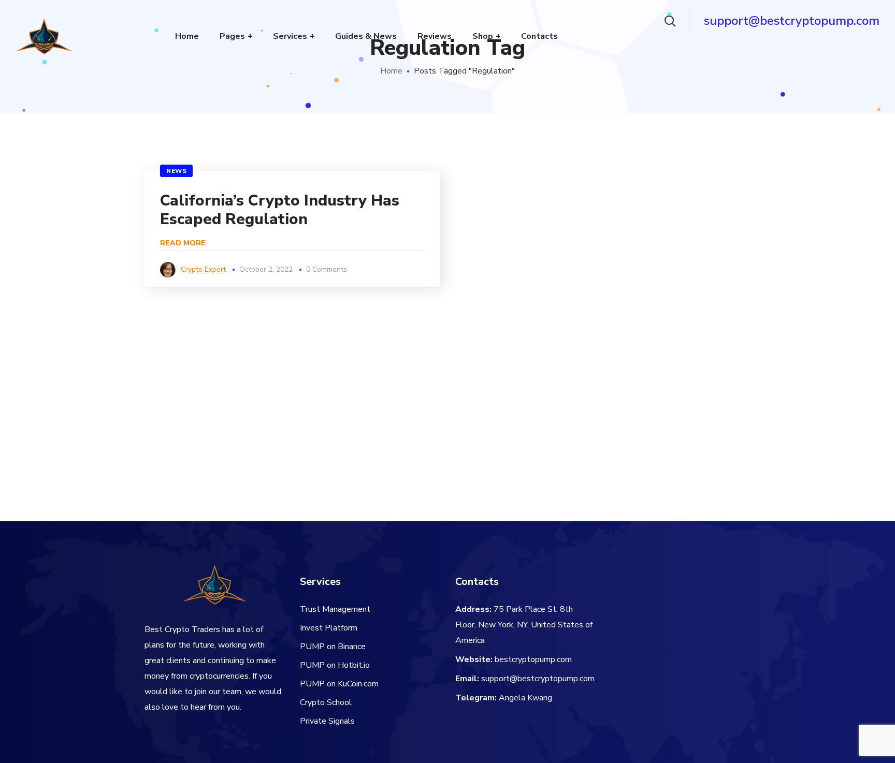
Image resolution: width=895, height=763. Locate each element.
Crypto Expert (203, 269)
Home (391, 71)
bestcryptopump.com (533, 659)
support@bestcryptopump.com (538, 678)
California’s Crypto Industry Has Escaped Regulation (279, 210)
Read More (183, 243)
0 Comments (326, 269)
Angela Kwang (525, 697)
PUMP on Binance (333, 646)
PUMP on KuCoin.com (339, 683)
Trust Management (335, 609)
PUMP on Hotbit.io (335, 665)
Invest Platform (328, 628)
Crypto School (326, 702)
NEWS (176, 171)
